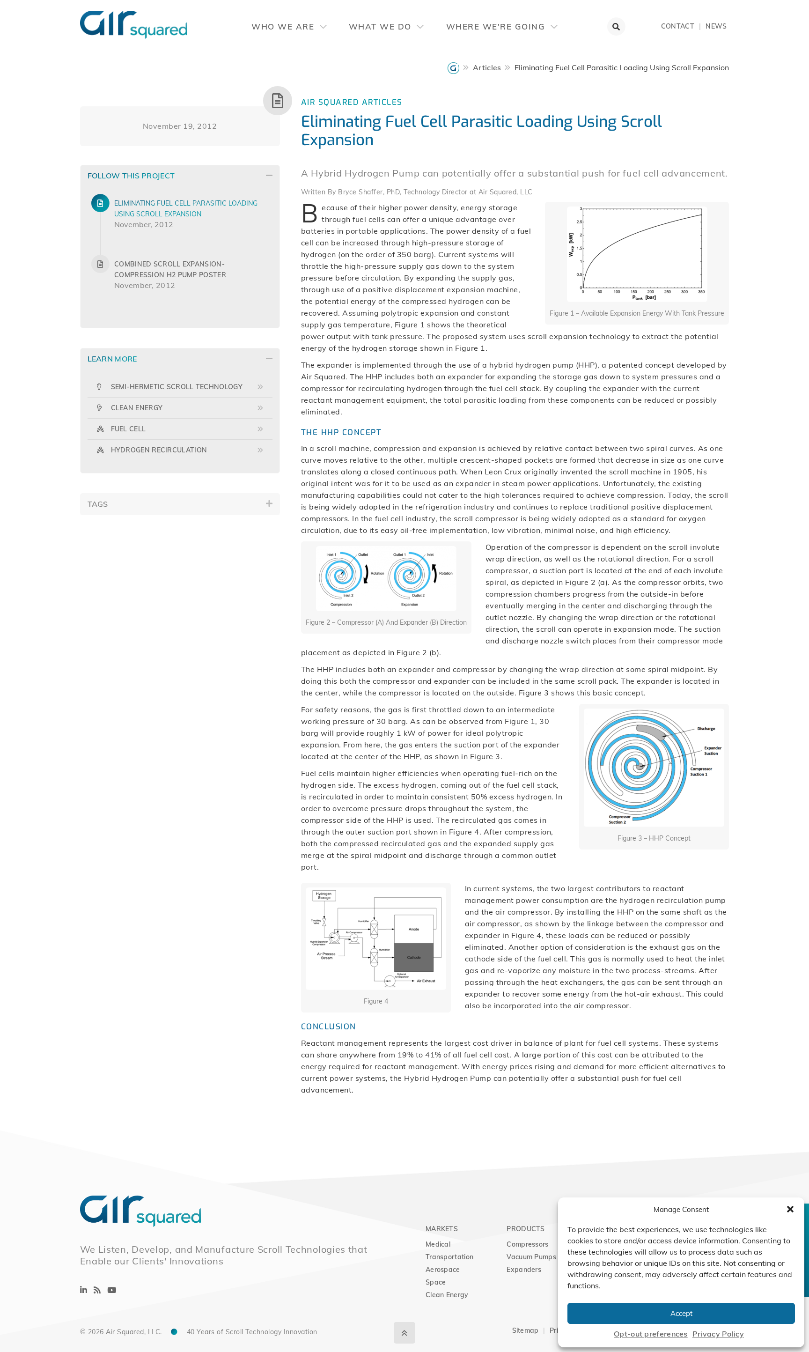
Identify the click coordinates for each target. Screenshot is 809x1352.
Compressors (527, 1244)
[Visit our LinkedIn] (83, 1290)
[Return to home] (80, 18)
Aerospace (443, 1269)
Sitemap (525, 1330)
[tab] (180, 175)
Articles (487, 67)
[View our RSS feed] (97, 1290)
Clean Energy (447, 1295)
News (716, 26)
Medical (438, 1244)
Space (436, 1282)
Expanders (524, 1269)
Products (525, 1229)
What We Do (382, 26)
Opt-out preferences (651, 1333)
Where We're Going (497, 26)
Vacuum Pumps (531, 1257)
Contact (677, 26)
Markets (442, 1229)
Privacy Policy (718, 1333)
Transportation (449, 1257)
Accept (681, 1313)
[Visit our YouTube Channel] (111, 1290)
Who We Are (284, 26)
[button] (790, 1209)
